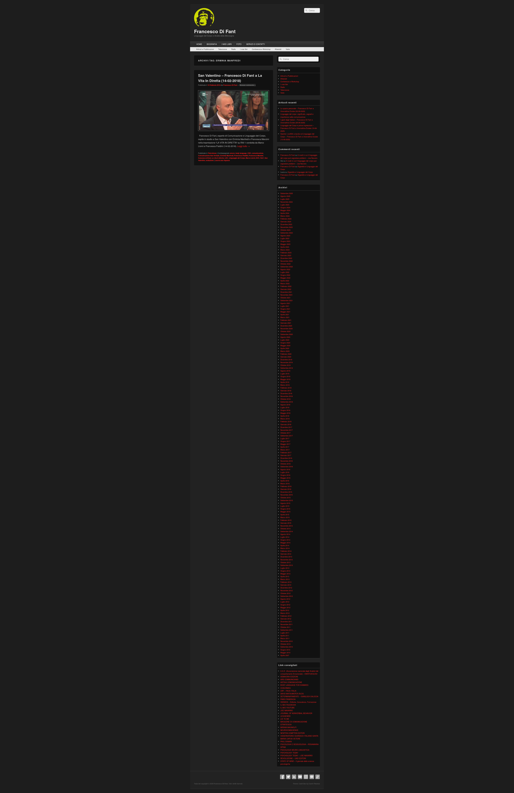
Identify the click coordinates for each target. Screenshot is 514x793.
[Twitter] (288, 777)
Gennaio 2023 (285, 255)
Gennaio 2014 (285, 554)
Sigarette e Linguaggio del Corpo (300, 172)
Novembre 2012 (286, 590)
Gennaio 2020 (285, 356)
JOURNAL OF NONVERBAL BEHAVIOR (296, 713)
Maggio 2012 (285, 607)
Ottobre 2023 (285, 230)
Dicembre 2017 (286, 427)
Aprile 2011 (284, 635)
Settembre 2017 (286, 435)
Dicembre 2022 (286, 258)
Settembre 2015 (286, 500)
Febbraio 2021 (285, 320)
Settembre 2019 (286, 368)
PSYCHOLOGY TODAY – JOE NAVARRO (296, 755)
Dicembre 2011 (286, 621)
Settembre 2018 (286, 402)
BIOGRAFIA (212, 44)
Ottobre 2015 (285, 497)
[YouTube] (300, 777)
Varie (288, 49)
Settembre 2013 (286, 565)
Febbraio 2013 (285, 582)
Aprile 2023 (284, 247)
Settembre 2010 (286, 646)
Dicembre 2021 (286, 292)
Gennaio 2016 (285, 489)
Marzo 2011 (285, 638)
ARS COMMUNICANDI (289, 679)
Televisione (222, 49)
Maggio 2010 (285, 652)
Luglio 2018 (284, 407)
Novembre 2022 (286, 261)
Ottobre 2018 (285, 399)
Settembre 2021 (286, 300)
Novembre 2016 (286, 461)
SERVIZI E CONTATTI (255, 44)
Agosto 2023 (285, 235)
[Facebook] (282, 777)
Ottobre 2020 (285, 331)
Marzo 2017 (285, 449)
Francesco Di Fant (215, 31)
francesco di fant (204, 158)
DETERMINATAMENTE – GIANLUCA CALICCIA (299, 696)
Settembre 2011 (286, 630)
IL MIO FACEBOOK (288, 705)
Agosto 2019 (285, 370)
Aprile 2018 (284, 416)
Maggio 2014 (285, 542)
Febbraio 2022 (285, 286)
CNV (249, 153)
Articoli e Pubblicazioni (205, 49)
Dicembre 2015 (286, 492)
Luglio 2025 (284, 199)
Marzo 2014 (285, 548)
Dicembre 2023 (286, 224)
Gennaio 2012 (285, 618)
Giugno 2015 (285, 508)
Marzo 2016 (285, 483)
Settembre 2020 (286, 334)
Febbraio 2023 (285, 252)
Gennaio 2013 (285, 585)
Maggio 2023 (285, 244)
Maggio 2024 (285, 210)
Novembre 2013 (286, 559)
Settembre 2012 (286, 596)
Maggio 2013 (285, 573)
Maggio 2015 (285, 511)
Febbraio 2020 (285, 354)
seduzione (210, 160)
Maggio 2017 (285, 444)
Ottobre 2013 (285, 562)
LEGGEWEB (285, 716)
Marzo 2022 (285, 283)
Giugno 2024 (285, 207)
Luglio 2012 (284, 601)
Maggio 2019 (285, 379)
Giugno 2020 (285, 342)
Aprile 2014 (284, 545)
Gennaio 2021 (285, 323)
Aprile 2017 (284, 447)
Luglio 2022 (284, 272)
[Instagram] (306, 777)
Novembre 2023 (286, 227)
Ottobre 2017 (285, 433)
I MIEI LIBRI (227, 44)
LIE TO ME (284, 719)
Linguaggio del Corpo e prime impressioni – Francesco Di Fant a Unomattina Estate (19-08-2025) (298, 128)
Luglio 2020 (284, 340)
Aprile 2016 (284, 480)
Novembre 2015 (286, 494)
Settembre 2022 (286, 266)
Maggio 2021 (285, 311)
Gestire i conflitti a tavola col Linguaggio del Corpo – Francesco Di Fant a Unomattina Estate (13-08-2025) (299, 137)
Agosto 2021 (285, 303)
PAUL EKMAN (286, 741)
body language (241, 153)
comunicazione (257, 153)
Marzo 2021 (285, 317)
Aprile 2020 (284, 348)
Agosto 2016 (285, 469)
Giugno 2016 (285, 475)
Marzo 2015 (285, 517)
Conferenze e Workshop (261, 49)
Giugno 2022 (285, 275)
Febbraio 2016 (285, 486)
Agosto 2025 (285, 196)
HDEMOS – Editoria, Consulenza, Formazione (298, 702)
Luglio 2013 (284, 568)
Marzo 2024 (285, 216)
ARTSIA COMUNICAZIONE (291, 682)
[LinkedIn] (294, 777)
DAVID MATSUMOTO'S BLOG (292, 693)
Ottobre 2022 (285, 264)
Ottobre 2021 (285, 297)
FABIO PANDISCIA (288, 699)
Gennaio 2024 (285, 221)
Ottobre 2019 (285, 365)
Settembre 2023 (286, 232)
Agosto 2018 (285, 404)
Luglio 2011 (284, 632)
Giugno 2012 (285, 604)
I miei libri (243, 49)
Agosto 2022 (285, 269)
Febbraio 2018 (285, 421)
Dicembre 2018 (286, 393)
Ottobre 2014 (285, 528)
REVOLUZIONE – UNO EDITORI (293, 758)
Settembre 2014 (286, 531)
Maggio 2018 (285, 413)
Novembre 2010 (286, 641)
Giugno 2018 (285, 410)
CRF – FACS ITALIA (288, 690)
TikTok (317, 777)
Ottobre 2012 (285, 593)
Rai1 (262, 158)
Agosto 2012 (285, 599)
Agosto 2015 (285, 503)
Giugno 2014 (285, 540)
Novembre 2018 (286, 396)
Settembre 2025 (286, 193)
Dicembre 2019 (286, 359)
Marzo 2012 (285, 613)
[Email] (311, 777)
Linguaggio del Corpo (237, 158)
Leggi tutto (243, 146)
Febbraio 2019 (285, 387)
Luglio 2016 (284, 472)
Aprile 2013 (284, 576)
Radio (233, 49)
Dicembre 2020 (286, 325)
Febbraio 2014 (285, 551)
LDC (226, 158)
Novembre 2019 (286, 362)
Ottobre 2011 (285, 627)
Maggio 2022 (285, 278)
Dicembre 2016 (286, 458)
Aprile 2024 (284, 213)
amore (232, 153)
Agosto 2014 (285, 534)
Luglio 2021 (284, 306)
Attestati (278, 49)
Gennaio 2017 (285, 455)
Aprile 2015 (284, 514)
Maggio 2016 (285, 478)
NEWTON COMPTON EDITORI (292, 733)
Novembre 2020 (286, 328)
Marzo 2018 (285, 418)
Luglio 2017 (284, 438)
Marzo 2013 (285, 579)
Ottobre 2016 (285, 463)
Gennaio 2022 (285, 289)
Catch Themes (314, 783)
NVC (258, 158)
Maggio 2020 (285, 345)
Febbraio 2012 (285, 616)
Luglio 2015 (284, 506)
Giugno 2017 (285, 441)
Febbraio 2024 (285, 218)
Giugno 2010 (285, 649)
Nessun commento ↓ (248, 85)
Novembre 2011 (286, 624)
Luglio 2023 (284, 238)
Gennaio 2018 (285, 424)
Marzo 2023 (285, 249)
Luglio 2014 (284, 537)
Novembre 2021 (286, 295)
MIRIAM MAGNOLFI (288, 727)
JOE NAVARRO (286, 710)
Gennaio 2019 (285, 390)
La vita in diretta (218, 158)
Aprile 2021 (284, 314)
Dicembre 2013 (286, 556)
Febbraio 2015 (285, 520)
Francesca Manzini (256, 155)
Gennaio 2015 (285, 523)
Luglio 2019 (284, 373)
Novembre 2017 (286, 430)
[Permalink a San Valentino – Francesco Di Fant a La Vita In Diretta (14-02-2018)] (233, 132)
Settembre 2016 (286, 466)
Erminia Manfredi (226, 155)
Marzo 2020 (285, 351)
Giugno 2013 (285, 571)
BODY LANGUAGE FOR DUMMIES (294, 685)
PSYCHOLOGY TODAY (289, 752)
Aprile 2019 (284, 382)
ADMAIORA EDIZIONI (289, 676)
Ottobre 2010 (285, 644)
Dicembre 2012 (286, 587)
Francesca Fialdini (241, 155)
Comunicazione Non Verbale (209, 155)
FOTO (238, 44)
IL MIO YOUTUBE (287, 707)
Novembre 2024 (286, 202)
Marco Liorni (250, 158)
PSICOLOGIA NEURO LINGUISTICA (294, 750)
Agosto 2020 (285, 337)
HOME (199, 44)
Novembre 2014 (286, 525)
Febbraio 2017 (285, 452)
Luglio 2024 (284, 204)
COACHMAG (285, 688)
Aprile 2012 (284, 610)
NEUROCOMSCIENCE (289, 730)
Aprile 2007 (284, 655)
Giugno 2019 (285, 376)
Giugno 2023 (285, 241)
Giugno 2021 (285, 309)
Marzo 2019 (285, 385)
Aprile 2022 (284, 280)
